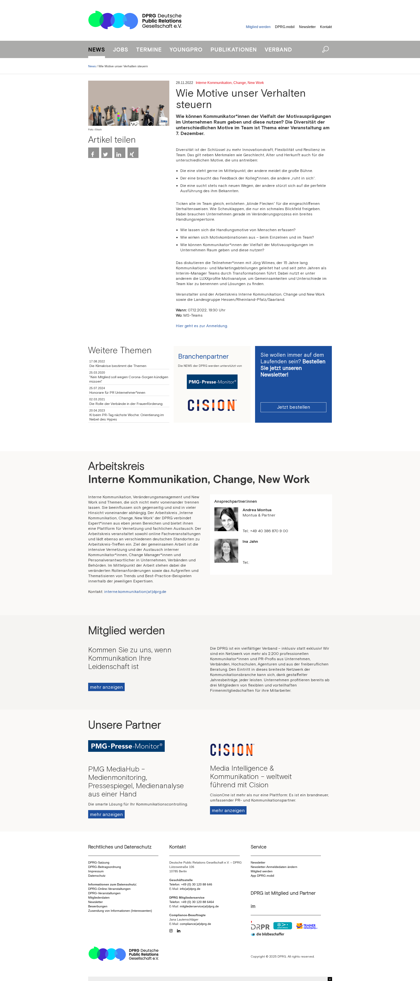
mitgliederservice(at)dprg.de (199, 906)
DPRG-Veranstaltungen (104, 893)
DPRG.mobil (285, 27)
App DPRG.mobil (262, 875)
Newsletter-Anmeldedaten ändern (274, 867)
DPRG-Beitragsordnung (104, 867)
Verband (278, 49)
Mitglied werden (258, 27)
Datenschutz (96, 875)
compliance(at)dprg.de (195, 924)
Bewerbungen (97, 906)
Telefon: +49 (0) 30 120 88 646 (190, 884)
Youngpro (186, 49)
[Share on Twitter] (106, 153)
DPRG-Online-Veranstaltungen (109, 889)
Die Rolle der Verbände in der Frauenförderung (126, 404)
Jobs (120, 49)
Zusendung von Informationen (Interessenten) (120, 910)
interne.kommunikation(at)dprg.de (135, 591)
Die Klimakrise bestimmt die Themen (117, 366)
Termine (149, 49)
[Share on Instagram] (172, 930)
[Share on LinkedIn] (119, 153)
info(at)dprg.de (190, 889)
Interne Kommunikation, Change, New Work (230, 83)
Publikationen (233, 49)
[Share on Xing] (133, 153)
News (96, 49)
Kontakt (326, 27)
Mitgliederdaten (99, 897)
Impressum (96, 871)
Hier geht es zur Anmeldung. (202, 325)
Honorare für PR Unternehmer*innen (117, 392)
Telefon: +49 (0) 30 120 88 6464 (191, 902)
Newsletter (307, 27)
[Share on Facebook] (93, 153)
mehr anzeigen (106, 687)
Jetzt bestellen (293, 407)
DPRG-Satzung (98, 862)
